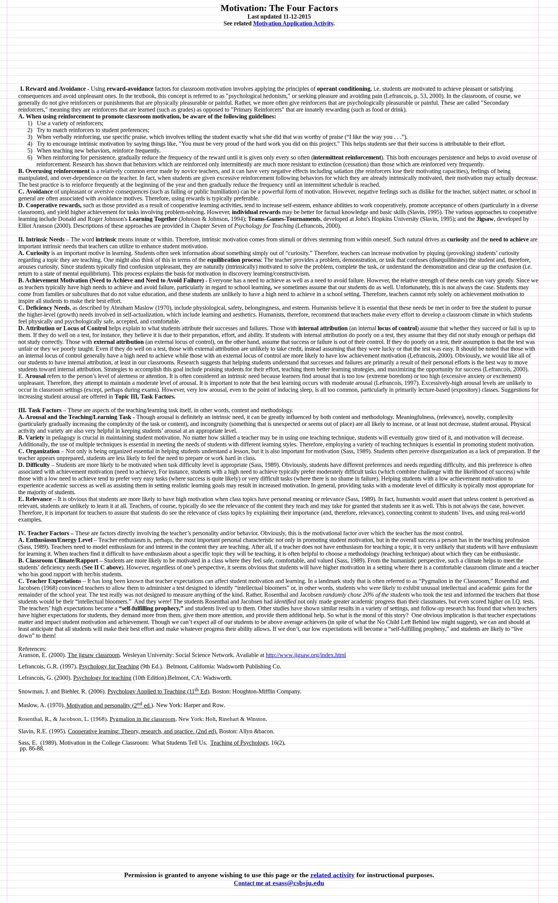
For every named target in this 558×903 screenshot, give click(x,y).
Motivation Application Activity (293, 23)
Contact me (279, 883)
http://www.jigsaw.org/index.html (306, 655)
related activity (333, 875)
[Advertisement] (280, 51)
